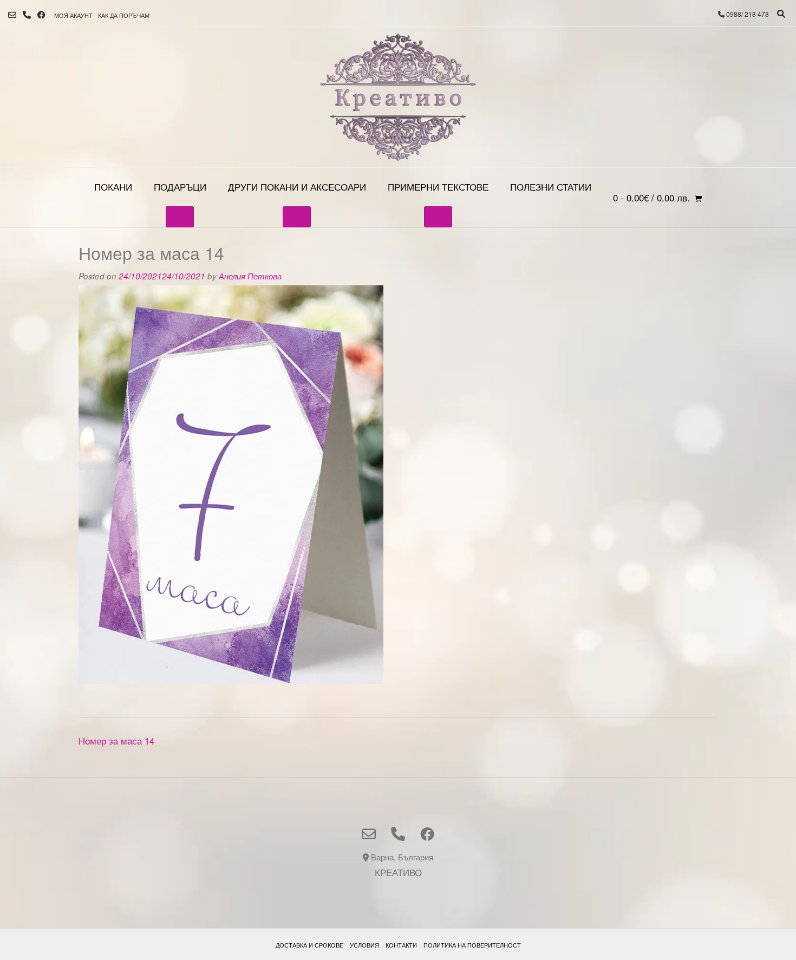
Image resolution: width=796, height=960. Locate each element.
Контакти (401, 945)
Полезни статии (550, 186)
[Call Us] (27, 15)
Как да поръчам (123, 15)
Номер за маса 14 (116, 740)
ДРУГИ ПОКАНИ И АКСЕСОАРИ (297, 186)
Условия (364, 945)
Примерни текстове (438, 186)
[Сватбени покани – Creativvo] (398, 97)
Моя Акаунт (73, 15)
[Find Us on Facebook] (41, 15)
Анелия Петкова (250, 276)
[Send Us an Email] (12, 15)
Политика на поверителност (472, 945)
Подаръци (180, 186)
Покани (113, 186)
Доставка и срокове (309, 945)
